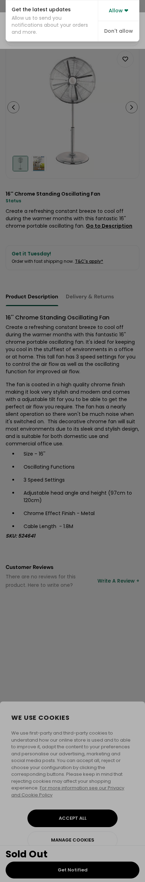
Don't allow (118, 30)
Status (13, 200)
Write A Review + (118, 581)
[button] (52, 20)
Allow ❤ (118, 10)
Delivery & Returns (90, 296)
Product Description (32, 296)
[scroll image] (20, 163)
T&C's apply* (89, 261)
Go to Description (109, 225)
